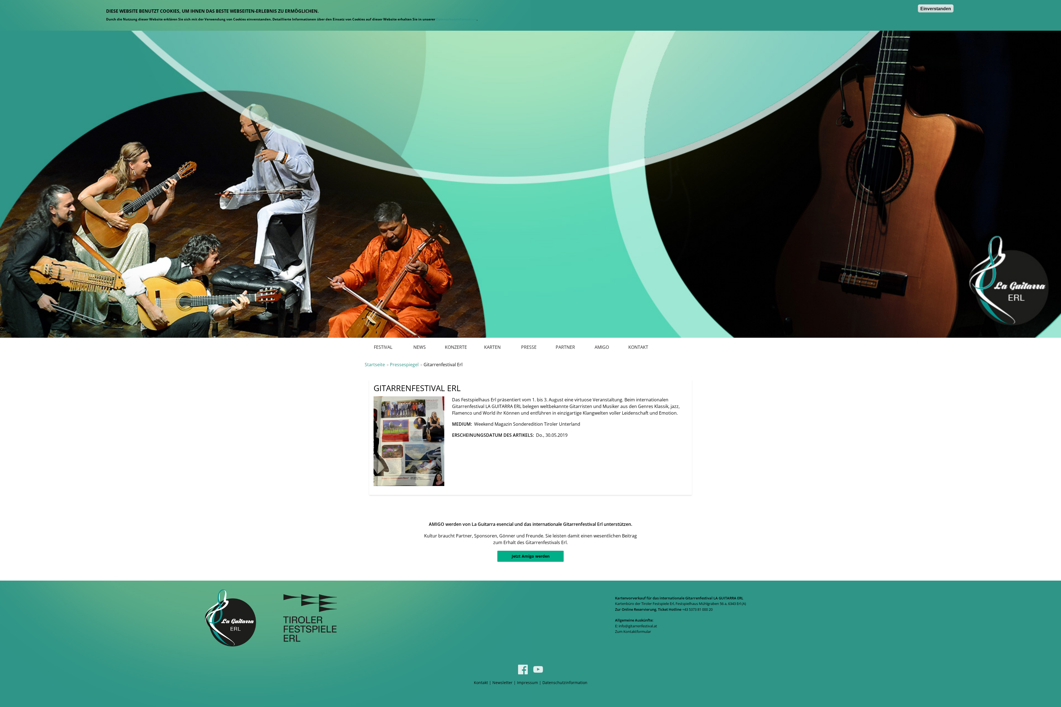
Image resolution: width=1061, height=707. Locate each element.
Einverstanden (935, 8)
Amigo (602, 347)
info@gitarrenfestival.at (638, 625)
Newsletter (502, 682)
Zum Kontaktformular (633, 631)
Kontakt (638, 347)
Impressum (527, 682)
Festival (383, 347)
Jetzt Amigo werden (531, 556)
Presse (529, 347)
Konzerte (456, 347)
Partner (565, 347)
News (419, 347)
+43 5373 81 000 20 (697, 609)
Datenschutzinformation (456, 19)
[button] (409, 441)
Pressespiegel (404, 365)
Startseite (375, 365)
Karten (492, 347)
